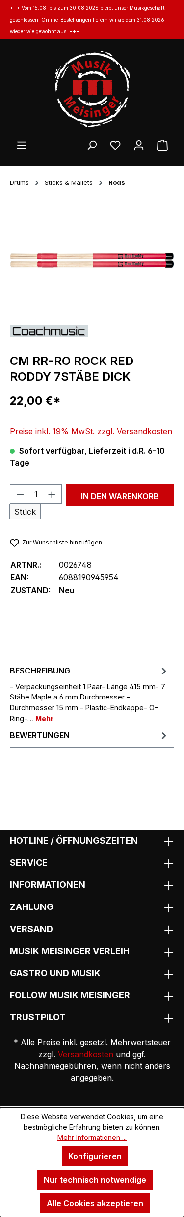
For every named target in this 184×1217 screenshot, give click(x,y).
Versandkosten (85, 1054)
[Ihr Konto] (139, 145)
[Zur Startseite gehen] (92, 89)
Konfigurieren (95, 1156)
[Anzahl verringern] (20, 494)
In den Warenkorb (120, 496)
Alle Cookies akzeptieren (95, 1203)
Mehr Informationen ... (92, 1137)
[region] (92, 262)
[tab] (89, 693)
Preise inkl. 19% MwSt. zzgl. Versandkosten (91, 431)
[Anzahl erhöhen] (52, 494)
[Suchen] (92, 145)
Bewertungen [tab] (40, 735)
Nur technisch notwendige (95, 1180)
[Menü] (21, 145)
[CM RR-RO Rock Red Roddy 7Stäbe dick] (92, 261)
